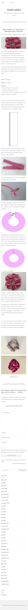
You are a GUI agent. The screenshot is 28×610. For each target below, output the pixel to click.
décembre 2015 (5, 581)
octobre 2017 (4, 526)
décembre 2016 (5, 549)
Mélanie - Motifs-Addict (19, 34)
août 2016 (3, 561)
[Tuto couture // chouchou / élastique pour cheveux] (13, 43)
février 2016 (4, 575)
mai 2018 (3, 517)
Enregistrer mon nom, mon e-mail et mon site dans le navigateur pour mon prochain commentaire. (14, 451)
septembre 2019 (5, 503)
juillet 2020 (4, 480)
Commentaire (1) (14, 376)
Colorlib (13, 605)
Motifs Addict (14, 10)
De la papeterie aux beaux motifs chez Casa (13, 460)
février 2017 (4, 543)
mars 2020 (3, 485)
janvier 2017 (4, 546)
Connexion (3, 595)
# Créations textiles (8, 22)
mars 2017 (3, 540)
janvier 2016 (4, 578)
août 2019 (3, 506)
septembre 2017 (5, 529)
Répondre (20, 392)
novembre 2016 (5, 552)
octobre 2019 (4, 500)
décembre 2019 (5, 494)
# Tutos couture (20, 22)
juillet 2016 (3, 564)
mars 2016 (3, 572)
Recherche (22, 470)
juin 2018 (3, 514)
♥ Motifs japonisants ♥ (19, 463)
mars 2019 (3, 511)
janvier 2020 (4, 491)
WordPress (23, 605)
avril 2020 (3, 482)
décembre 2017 (5, 523)
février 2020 (4, 488)
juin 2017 (3, 535)
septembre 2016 (5, 558)
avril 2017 (3, 537)
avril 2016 (3, 569)
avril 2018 (3, 520)
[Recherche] (26, 2)
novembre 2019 (5, 497)
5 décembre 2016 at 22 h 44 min (7, 394)
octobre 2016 (4, 555)
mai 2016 (3, 566)
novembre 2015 (5, 584)
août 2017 (3, 532)
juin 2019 (3, 509)
